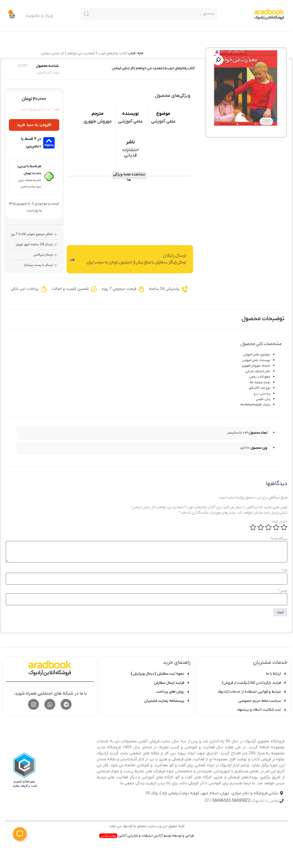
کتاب (131, 53)
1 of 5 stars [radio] (283, 527)
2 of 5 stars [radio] (276, 527)
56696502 (221, 801)
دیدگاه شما (278, 538)
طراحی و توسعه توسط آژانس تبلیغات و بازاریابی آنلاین (147, 835)
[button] (218, 60)
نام (284, 570)
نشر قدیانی (44, 72)
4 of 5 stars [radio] (260, 527)
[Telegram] (66, 704)
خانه (140, 53)
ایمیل (282, 590)
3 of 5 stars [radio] (268, 527)
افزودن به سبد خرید (34, 125)
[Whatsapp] (49, 704)
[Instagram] (33, 704)
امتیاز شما (279, 521)
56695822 (241, 801)
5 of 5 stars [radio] (253, 527)
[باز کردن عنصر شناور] (20, 834)
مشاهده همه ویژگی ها (129, 175)
